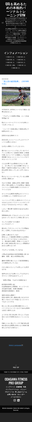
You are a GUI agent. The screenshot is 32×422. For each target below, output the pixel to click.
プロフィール (9, 392)
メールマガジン (16, 397)
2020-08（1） (17, 68)
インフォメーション (12, 389)
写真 (24, 387)
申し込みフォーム (21, 392)
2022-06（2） (11, 60)
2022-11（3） (11, 57)
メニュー (23, 389)
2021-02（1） (23, 65)
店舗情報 (19, 387)
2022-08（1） (22, 57)
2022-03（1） (22, 62)
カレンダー (21, 394)
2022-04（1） (11, 62)
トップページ (10, 387)
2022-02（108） (11, 65)
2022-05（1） (22, 60)
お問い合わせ (11, 394)
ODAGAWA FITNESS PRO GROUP (16, 381)
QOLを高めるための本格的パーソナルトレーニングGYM (16, 9)
